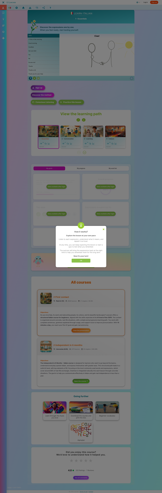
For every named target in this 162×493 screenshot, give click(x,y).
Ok (81, 261)
